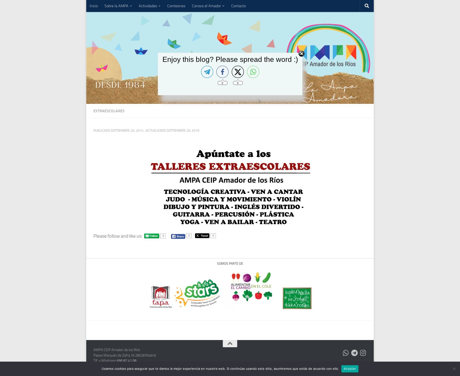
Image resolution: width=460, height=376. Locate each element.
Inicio (94, 6)
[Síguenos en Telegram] (354, 353)
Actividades (148, 6)
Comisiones (176, 6)
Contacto (238, 6)
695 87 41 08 (126, 360)
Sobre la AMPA (116, 6)
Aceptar (350, 368)
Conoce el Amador (206, 6)
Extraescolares (109, 111)
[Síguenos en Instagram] (363, 353)
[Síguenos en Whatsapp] (346, 353)
